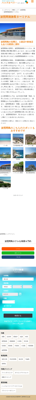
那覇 (3, 336)
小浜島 (23, 345)
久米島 (19, 341)
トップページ (6, 10)
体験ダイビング (6, 377)
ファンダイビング (7, 372)
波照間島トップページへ (7, 234)
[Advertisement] (18, 215)
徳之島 (21, 359)
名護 (21, 336)
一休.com (18, 257)
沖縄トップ (15, 10)
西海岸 (15, 336)
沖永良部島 (13, 359)
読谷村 (9, 336)
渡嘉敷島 (12, 341)
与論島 (27, 359)
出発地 (6, 275)
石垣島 (4, 345)
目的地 (6, 283)
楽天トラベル (18, 253)
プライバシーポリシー (8, 390)
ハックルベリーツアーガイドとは (12, 386)
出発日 (6, 291)
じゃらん (18, 248)
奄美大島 (4, 359)
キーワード (8, 306)
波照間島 (23, 10)
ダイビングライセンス (21, 372)
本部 (26, 336)
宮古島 (26, 341)
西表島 (10, 345)
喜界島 (4, 363)
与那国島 (30, 345)
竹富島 (17, 345)
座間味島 (4, 341)
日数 (5, 298)
